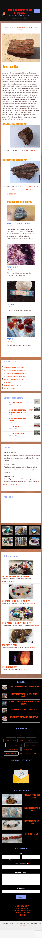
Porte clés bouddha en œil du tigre (32, 796)
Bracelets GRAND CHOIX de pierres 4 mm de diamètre (24, 703)
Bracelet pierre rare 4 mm (32, 809)
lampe (21, 740)
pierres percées (27, 749)
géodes (14, 740)
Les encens (10, 304)
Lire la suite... (12, 581)
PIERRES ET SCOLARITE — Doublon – (19, 223)
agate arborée (11, 736)
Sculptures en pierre (9, 645)
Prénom (11, 860)
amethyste (21, 736)
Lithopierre (21, 28)
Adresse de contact (21, 864)
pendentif (9, 745)
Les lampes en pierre (9, 667)
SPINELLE (10, 339)
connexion (22, 915)
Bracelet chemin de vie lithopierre (19, 11)
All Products (9, 382)
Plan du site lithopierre (22, 913)
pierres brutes (30, 745)
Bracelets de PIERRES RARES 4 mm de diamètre (24, 695)
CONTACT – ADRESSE (9, 388)
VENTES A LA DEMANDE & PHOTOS (12, 385)
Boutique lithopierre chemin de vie (13, 379)
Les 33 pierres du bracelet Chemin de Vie (16, 373)
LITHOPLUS (31, 740)
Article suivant (30, 190)
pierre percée (18, 745)
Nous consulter (31, 150)
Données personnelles (22, 906)
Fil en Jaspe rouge (31, 834)
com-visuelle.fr (24, 926)
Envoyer (21, 897)
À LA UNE (30, 28)
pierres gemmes (14, 749)
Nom (21, 853)
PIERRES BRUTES (12, 267)
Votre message (21, 872)
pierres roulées (11, 753)
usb (35, 753)
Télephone (21, 888)
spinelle (28, 753)
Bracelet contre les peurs (31, 822)
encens (7, 740)
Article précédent (11, 190)
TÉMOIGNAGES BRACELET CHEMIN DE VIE (14, 367)
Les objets (9, 269)
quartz (21, 753)
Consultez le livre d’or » (10, 484)
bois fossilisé (31, 736)
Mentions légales (22, 908)
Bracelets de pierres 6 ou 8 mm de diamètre (24, 686)
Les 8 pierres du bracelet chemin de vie (15, 376)
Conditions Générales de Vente (22, 910)
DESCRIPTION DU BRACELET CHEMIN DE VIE (14, 370)
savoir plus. (20, 110)
